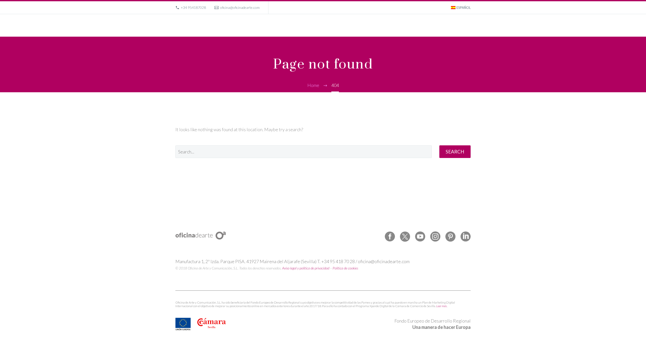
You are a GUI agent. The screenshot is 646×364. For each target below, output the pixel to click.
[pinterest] (450, 237)
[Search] (470, 25)
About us (409, 25)
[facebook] (390, 237)
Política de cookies (345, 268)
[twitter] (405, 237)
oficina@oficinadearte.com (240, 7)
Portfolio (386, 25)
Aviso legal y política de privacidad (305, 268)
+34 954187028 (193, 7)
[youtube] (420, 237)
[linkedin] (466, 237)
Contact (454, 25)
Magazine (432, 25)
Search (455, 151)
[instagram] (435, 237)
